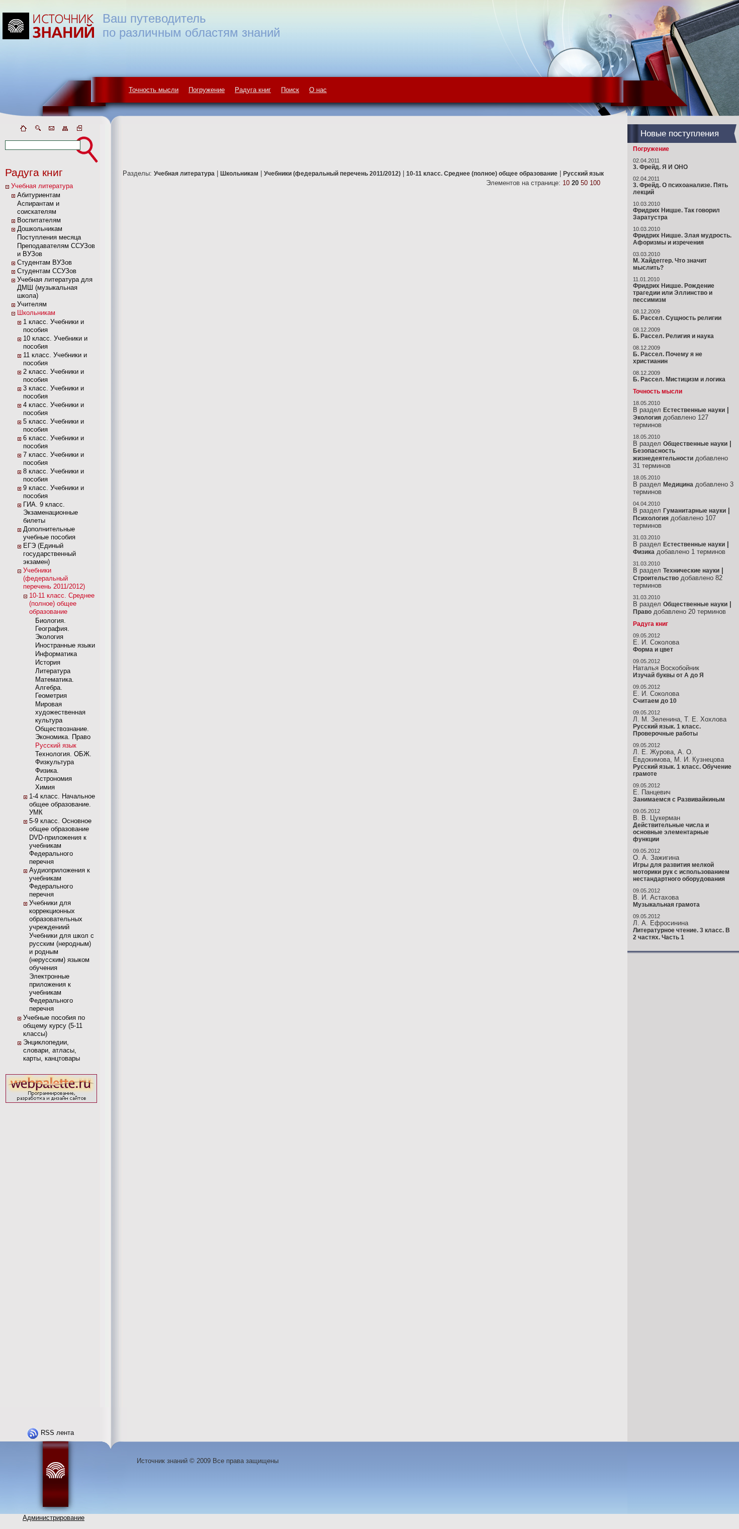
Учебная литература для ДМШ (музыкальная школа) (55, 287)
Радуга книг (253, 90)
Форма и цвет (653, 649)
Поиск (290, 90)
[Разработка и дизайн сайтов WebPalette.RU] (51, 1103)
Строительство (656, 578)
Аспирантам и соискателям (38, 207)
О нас (318, 90)
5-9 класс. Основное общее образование (60, 825)
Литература (52, 671)
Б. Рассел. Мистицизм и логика (679, 379)
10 (566, 183)
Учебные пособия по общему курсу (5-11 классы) (54, 1025)
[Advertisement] (51, 1256)
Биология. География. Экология (52, 628)
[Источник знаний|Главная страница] (23, 130)
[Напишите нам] (51, 130)
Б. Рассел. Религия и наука (673, 336)
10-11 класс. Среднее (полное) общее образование (62, 603)
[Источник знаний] (63, 122)
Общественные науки (695, 443)
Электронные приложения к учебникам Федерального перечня (51, 992)
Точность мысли (153, 90)
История (47, 662)
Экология (647, 417)
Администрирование (53, 1517)
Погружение (207, 90)
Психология (651, 518)
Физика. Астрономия (53, 774)
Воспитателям (39, 220)
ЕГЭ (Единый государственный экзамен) (49, 554)
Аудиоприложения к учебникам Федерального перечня (59, 882)
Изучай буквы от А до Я (668, 675)
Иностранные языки (65, 645)
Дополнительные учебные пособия (49, 533)
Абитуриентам (38, 195)
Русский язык (55, 745)
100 (595, 183)
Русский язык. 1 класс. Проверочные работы (667, 730)
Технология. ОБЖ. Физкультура (63, 758)
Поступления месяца (49, 237)
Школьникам (36, 312)
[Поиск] (37, 130)
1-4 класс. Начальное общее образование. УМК (62, 804)
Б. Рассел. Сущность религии (677, 317)
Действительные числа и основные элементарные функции (671, 832)
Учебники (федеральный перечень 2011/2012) (54, 578)
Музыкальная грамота (666, 904)
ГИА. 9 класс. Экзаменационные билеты (50, 512)
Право (642, 611)
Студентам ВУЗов (44, 262)
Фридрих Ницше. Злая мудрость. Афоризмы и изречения (682, 239)
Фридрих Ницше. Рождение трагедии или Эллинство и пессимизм (673, 292)
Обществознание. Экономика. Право (62, 733)
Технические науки (691, 570)
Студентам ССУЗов (46, 271)
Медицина (678, 484)
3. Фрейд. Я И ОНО (660, 167)
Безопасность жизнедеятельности (663, 454)
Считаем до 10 (655, 700)
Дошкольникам (39, 228)
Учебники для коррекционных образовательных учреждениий (55, 915)
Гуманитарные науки (694, 510)
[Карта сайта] (65, 130)
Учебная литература (42, 186)
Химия (45, 787)
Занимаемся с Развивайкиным (679, 799)
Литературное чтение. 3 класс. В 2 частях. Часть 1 (681, 934)
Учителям (32, 304)
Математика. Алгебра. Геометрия (54, 687)
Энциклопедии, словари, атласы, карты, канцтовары (51, 1050)
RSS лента (57, 1432)
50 (584, 183)
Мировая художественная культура (60, 712)
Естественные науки (694, 410)
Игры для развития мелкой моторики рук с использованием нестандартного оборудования (681, 871)
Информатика (56, 654)
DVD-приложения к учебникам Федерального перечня (57, 849)
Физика (644, 551)
